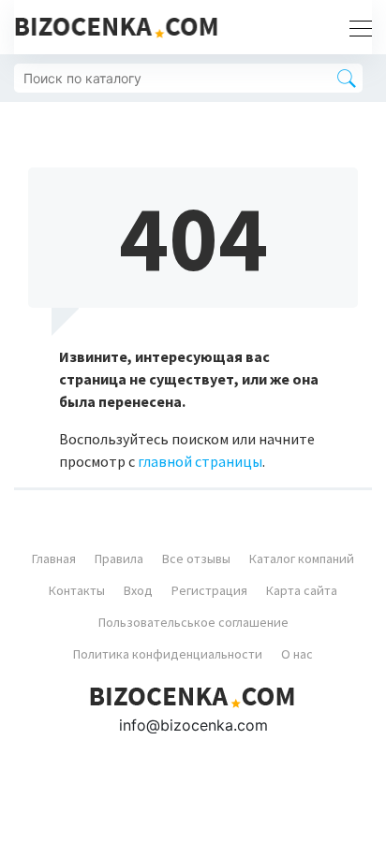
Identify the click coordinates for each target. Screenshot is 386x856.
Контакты (77, 590)
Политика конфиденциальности (167, 654)
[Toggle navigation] (355, 27)
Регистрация (209, 590)
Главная (54, 558)
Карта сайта (301, 590)
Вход (138, 590)
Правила (119, 558)
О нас (297, 654)
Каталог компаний (301, 558)
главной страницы (200, 461)
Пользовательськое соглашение (193, 622)
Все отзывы (196, 558)
